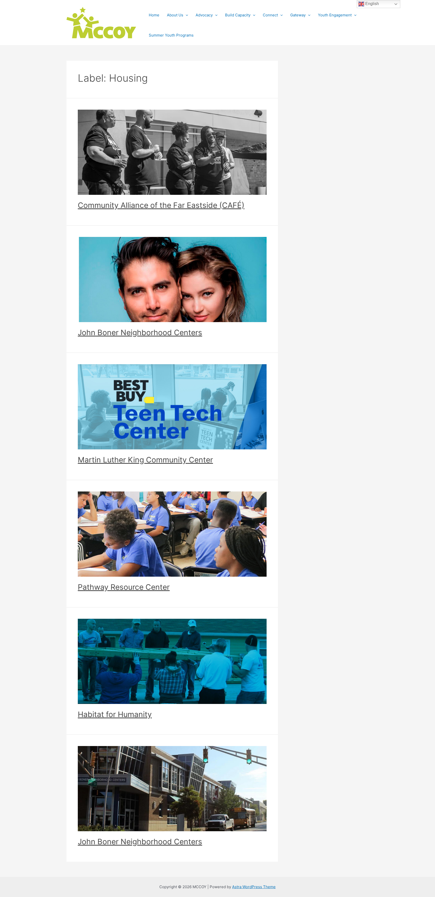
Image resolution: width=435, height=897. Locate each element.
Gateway (298, 15)
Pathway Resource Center (124, 587)
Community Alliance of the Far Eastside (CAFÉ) (161, 205)
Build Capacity (237, 15)
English (371, 4)
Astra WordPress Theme (254, 886)
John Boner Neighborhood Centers (140, 332)
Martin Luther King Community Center (145, 459)
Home (154, 15)
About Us (175, 15)
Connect (270, 15)
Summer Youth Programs (171, 35)
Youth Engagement (335, 15)
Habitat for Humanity (115, 714)
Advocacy (204, 15)
